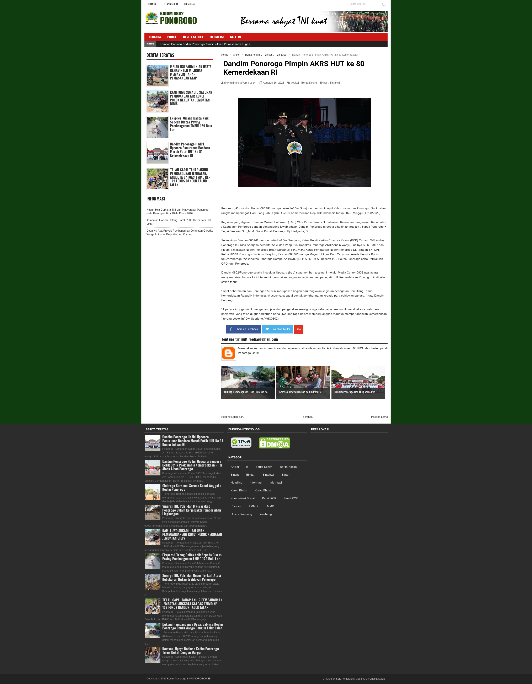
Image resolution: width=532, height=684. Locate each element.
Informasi (256, 482)
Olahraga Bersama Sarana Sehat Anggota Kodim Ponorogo (191, 487)
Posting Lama (379, 416)
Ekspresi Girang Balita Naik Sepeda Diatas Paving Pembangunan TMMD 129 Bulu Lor (191, 124)
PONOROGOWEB (200, 678)
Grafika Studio (377, 678)
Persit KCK (269, 498)
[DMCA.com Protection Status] (274, 443)
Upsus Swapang (241, 514)
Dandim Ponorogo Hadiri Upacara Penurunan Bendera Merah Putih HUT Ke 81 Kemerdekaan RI (190, 150)
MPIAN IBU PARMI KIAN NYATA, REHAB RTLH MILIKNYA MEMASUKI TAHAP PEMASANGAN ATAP (191, 72)
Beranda (151, 4)
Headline (236, 482)
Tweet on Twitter (281, 329)
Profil (172, 36)
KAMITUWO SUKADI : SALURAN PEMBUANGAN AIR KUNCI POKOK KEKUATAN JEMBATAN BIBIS (191, 98)
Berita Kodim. (289, 466)
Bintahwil (335, 82)
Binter (285, 474)
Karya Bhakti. (263, 490)
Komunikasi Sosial (243, 498)
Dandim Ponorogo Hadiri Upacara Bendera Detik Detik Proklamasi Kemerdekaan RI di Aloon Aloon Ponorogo (192, 465)
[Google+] (298, 329)
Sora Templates (345, 678)
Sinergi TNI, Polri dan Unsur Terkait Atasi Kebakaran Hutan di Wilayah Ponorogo (191, 577)
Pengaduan (189, 4)
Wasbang (266, 514)
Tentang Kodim (169, 4)
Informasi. (276, 482)
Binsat (323, 82)
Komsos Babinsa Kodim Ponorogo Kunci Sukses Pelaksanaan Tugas (205, 44)
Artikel (295, 82)
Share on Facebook (247, 329)
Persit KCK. (291, 498)
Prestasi (236, 506)
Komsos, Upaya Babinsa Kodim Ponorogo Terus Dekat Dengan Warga (190, 650)
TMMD (253, 506)
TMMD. (270, 506)
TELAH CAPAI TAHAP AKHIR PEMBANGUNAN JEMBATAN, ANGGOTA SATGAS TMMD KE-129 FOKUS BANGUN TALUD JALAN (190, 177)
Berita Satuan (193, 36)
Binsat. (250, 474)
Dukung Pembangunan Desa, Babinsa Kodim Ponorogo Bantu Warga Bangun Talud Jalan (192, 626)
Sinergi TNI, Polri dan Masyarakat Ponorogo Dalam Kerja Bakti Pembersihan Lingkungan (191, 510)
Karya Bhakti (239, 490)
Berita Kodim (309, 82)
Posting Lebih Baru (232, 416)
